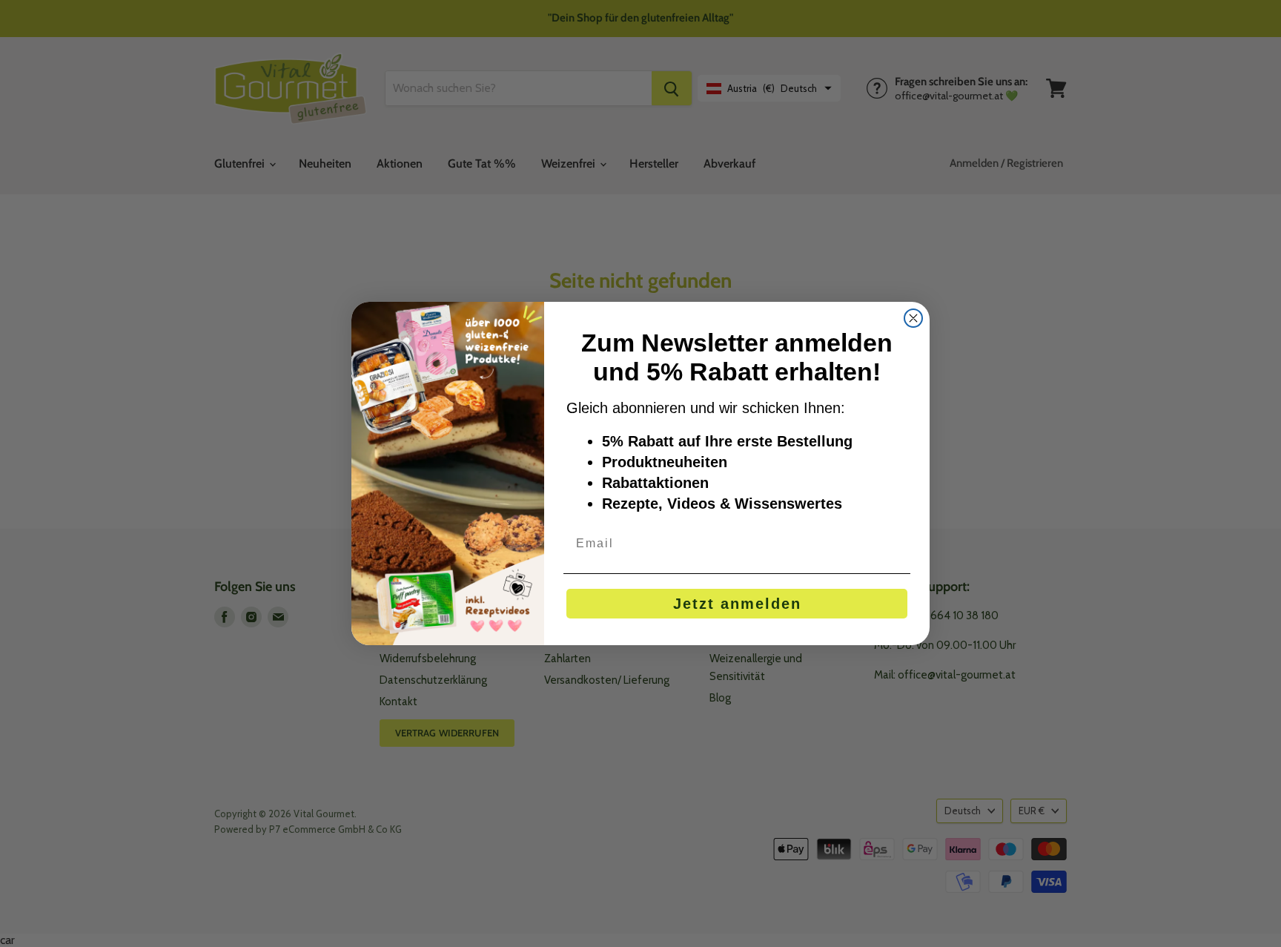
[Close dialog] (913, 318)
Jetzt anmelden (737, 603)
